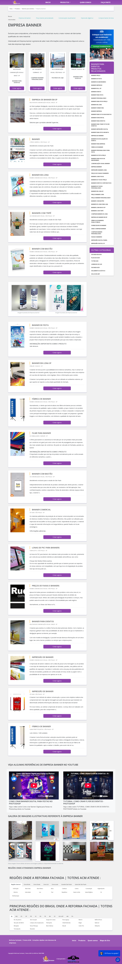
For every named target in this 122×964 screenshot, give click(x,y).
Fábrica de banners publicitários (97, 221)
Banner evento (96, 91)
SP (26, 916)
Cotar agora (16, 88)
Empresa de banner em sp (99, 217)
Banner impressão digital (99, 129)
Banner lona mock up (98, 207)
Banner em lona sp (97, 191)
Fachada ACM (95, 267)
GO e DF (61, 916)
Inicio (48, 2)
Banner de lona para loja (99, 204)
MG (17, 916)
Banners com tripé (97, 211)
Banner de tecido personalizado (97, 187)
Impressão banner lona (99, 170)
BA (50, 916)
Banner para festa (97, 95)
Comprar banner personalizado (96, 232)
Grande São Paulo (66, 884)
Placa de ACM (95, 258)
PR (31, 916)
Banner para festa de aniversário (98, 159)
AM (67, 916)
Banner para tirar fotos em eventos (100, 125)
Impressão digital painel (99, 240)
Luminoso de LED (96, 264)
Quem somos (85, 2)
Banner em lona (96, 104)
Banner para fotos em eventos (101, 114)
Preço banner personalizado (44, 18)
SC (36, 916)
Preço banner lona (97, 194)
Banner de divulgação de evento (99, 139)
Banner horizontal (97, 117)
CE (54, 916)
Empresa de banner (25, 18)
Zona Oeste (36, 884)
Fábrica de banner (97, 147)
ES (21, 916)
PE (45, 916)
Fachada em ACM (96, 254)
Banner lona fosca (97, 176)
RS (40, 916)
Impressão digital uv (87, 18)
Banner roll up (96, 88)
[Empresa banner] (17, 60)
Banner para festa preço (99, 101)
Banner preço (95, 75)
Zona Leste (55, 884)
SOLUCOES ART (95, 274)
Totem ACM (94, 261)
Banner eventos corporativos (101, 183)
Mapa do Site (105, 940)
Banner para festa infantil (100, 132)
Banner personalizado (98, 98)
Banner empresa (96, 111)
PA (72, 916)
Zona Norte (27, 884)
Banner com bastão (97, 201)
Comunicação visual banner (67, 18)
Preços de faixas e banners (100, 173)
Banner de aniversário (98, 82)
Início (74, 940)
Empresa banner (96, 167)
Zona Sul (46, 884)
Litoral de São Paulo (80, 884)
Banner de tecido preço (99, 180)
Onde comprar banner (98, 229)
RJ (11, 916)
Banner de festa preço (98, 155)
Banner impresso (96, 85)
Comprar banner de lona (106, 18)
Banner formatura (97, 108)
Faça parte (105, 2)
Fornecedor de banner (98, 225)
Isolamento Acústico (98, 271)
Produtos (64, 2)
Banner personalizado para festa (100, 151)
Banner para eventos (98, 121)
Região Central (15, 884)
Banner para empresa (98, 144)
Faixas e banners (96, 237)
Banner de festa (96, 78)
